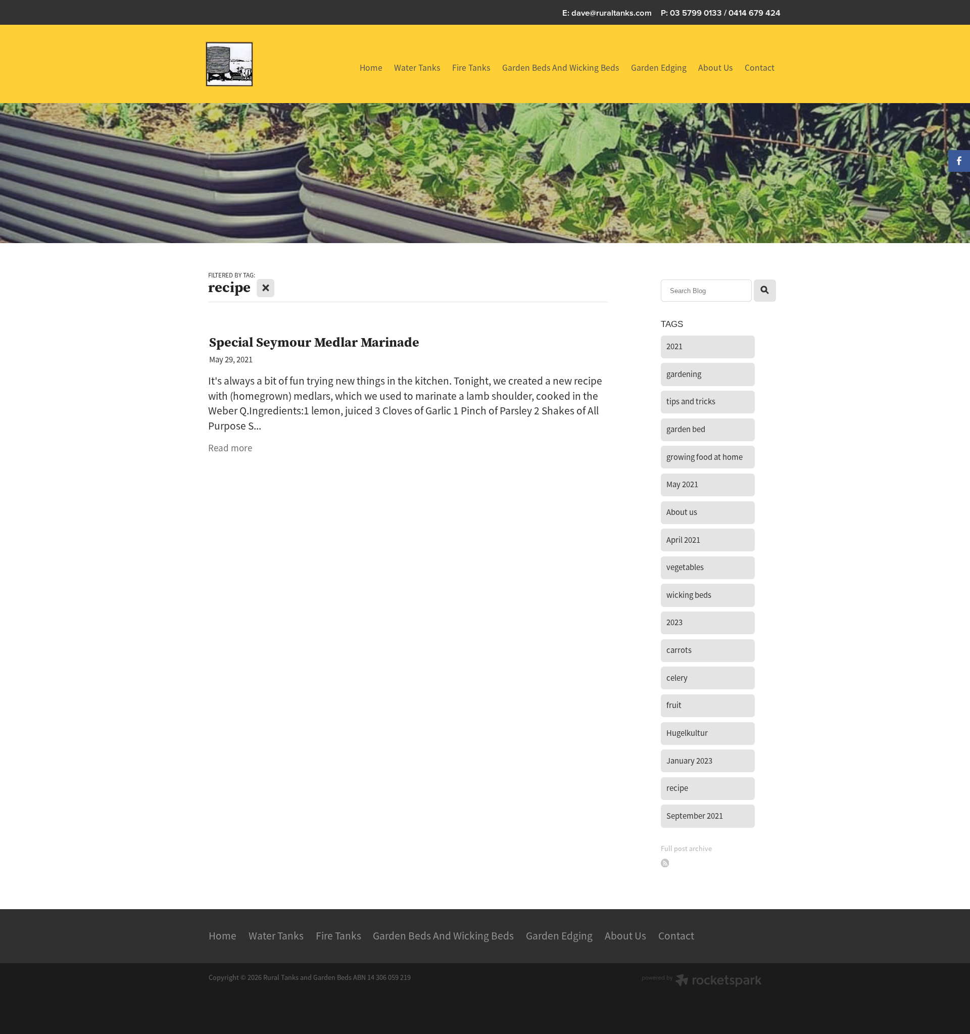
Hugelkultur (687, 733)
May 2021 (682, 484)
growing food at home (704, 457)
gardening (683, 374)
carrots (679, 650)
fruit (674, 705)
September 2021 (694, 816)
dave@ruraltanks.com (611, 13)
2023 (674, 622)
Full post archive (686, 848)
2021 (674, 346)
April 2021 (683, 540)
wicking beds (688, 595)
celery (677, 678)
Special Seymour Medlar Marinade (314, 342)
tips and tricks (690, 401)
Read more (230, 448)
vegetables (685, 567)
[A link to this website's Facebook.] (959, 161)
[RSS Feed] (665, 863)
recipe (677, 788)
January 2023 (689, 761)
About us (681, 512)
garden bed (685, 429)
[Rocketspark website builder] (702, 981)
